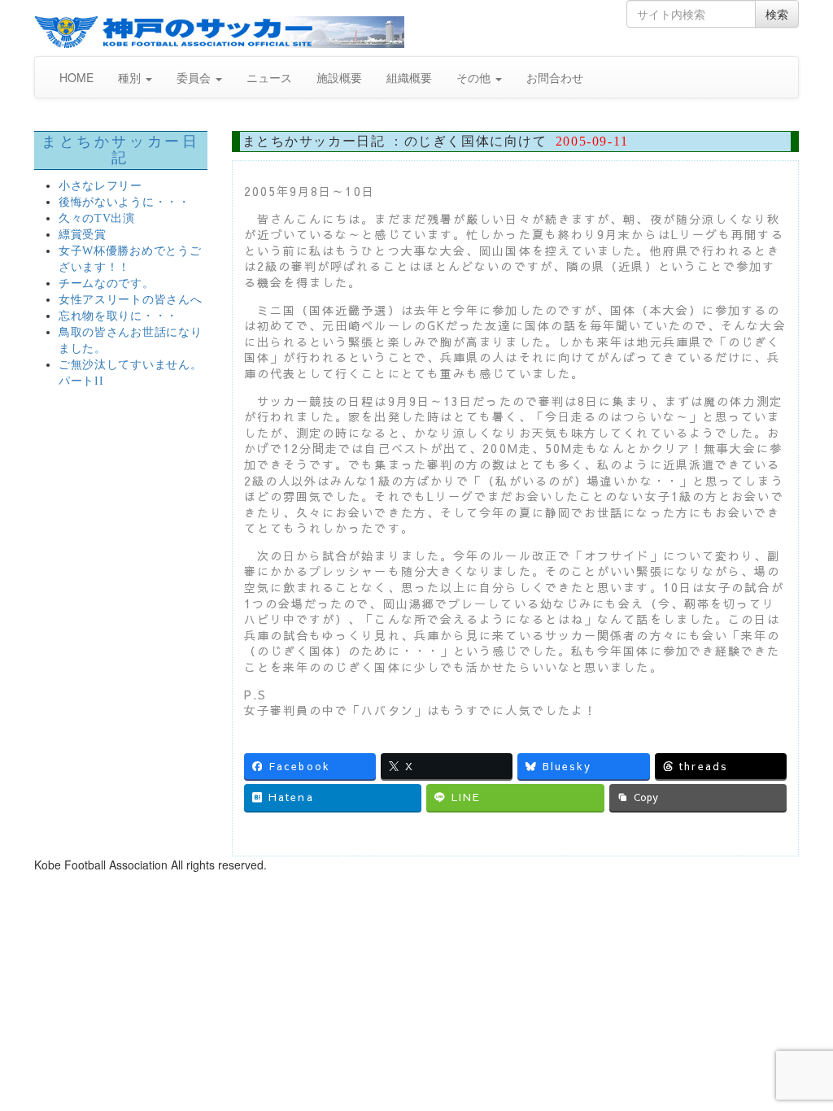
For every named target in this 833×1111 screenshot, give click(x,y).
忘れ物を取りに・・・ (118, 316)
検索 (776, 14)
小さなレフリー (100, 186)
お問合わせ (554, 77)
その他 (475, 77)
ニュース (269, 77)
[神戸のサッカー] (219, 32)
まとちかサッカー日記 (120, 149)
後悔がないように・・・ (124, 202)
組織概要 (409, 77)
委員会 (195, 77)
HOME (76, 77)
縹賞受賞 (83, 235)
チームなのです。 (107, 283)
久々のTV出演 (97, 218)
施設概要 (339, 77)
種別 (131, 77)
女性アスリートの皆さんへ (130, 300)
